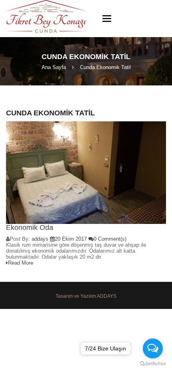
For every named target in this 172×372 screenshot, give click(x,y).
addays (40, 239)
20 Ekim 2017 (71, 239)
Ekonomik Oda (29, 228)
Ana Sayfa (54, 67)
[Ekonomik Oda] (86, 172)
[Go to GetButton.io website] (153, 363)
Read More (20, 263)
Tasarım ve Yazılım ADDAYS (86, 296)
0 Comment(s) (110, 239)
